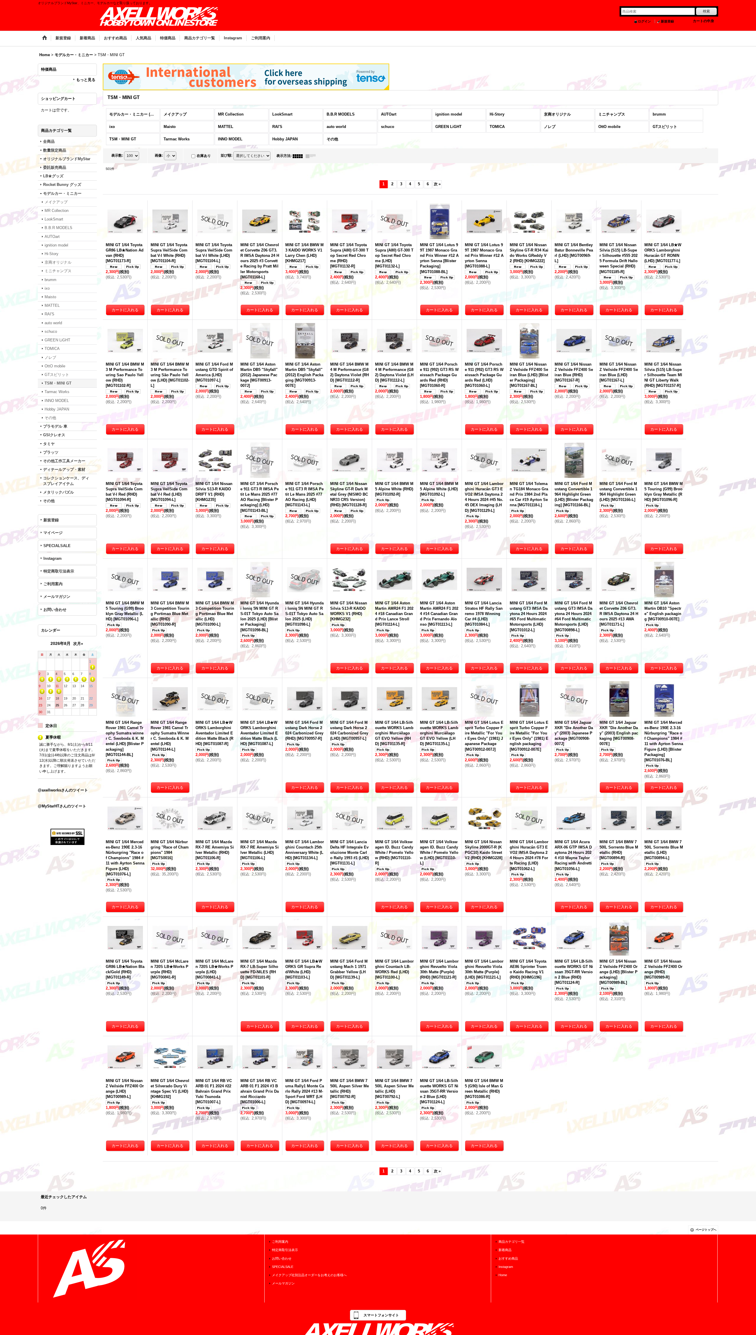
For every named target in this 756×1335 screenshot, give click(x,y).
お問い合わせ (54, 609)
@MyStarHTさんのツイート (62, 806)
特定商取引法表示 (58, 571)
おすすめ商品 (508, 1258)
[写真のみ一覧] (299, 156)
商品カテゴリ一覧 (511, 1241)
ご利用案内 (53, 584)
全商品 (49, 141)
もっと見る (85, 79)
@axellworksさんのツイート (63, 790)
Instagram (52, 558)
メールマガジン (56, 596)
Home (502, 1275)
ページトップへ (706, 1229)
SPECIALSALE (57, 546)
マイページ (53, 533)
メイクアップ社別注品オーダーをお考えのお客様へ (309, 1275)
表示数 (117, 155)
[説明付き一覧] (312, 156)
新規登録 (667, 21)
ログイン (644, 21)
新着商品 (504, 1250)
